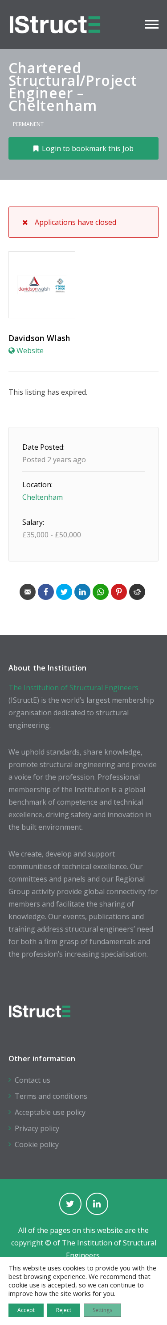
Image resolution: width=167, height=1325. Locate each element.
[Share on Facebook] (46, 592)
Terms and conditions (51, 1096)
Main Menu (152, 24)
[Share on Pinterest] (119, 592)
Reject (63, 1310)
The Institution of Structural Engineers (73, 687)
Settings (102, 1310)
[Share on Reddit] (137, 592)
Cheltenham (42, 497)
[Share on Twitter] (64, 592)
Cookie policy (37, 1144)
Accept (26, 1310)
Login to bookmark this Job (88, 148)
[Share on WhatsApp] (101, 592)
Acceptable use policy (50, 1112)
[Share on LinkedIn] (82, 592)
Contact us (32, 1080)
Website (30, 350)
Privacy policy (37, 1128)
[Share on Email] (28, 592)
